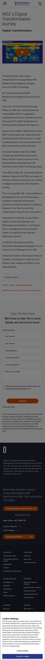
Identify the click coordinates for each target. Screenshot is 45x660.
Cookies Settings (22, 650)
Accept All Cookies (22, 656)
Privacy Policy (14, 646)
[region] (22, 636)
